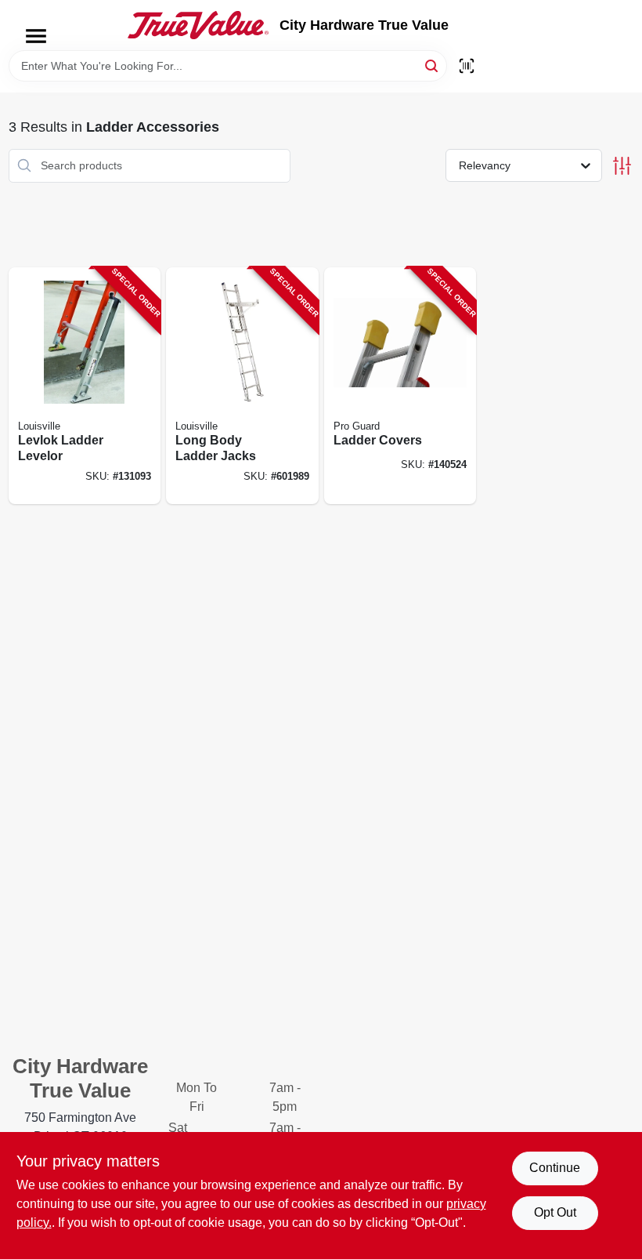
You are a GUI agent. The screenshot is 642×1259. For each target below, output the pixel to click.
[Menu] (36, 36)
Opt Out (555, 1212)
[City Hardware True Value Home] (198, 25)
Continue (554, 1167)
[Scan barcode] (466, 66)
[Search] (432, 65)
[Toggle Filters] (622, 166)
